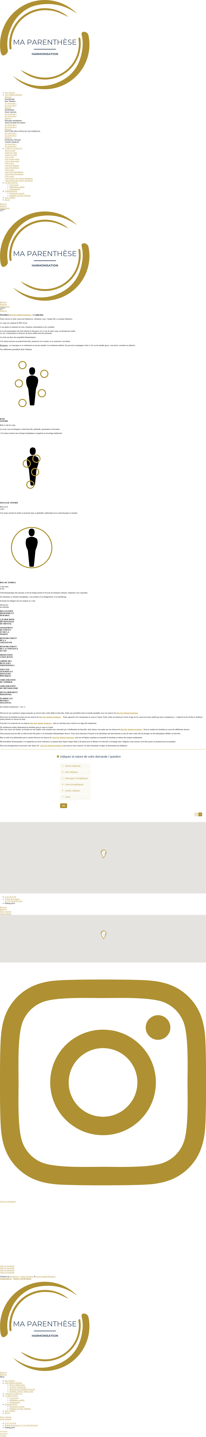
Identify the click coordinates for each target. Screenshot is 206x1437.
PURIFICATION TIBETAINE (21, 1392)
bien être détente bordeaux (20, 315)
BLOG (7, 1413)
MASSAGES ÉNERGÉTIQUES (22, 1389)
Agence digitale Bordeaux (46, 1277)
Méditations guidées (17, 1400)
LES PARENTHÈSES (13, 1383)
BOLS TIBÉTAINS (17, 1385)
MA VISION (10, 1381)
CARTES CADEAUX (13, 1394)
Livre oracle (14, 1398)
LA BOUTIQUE (11, 1396)
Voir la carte (9, 157)
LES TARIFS (10, 1411)
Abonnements (15, 1402)
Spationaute (14, 1277)
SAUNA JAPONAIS (18, 1387)
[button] (3, 311)
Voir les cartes (10, 151)
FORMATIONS (11, 1404)
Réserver (8, 97)
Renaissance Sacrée (17, 1407)
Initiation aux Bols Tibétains (20, 1409)
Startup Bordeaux (27, 1277)
